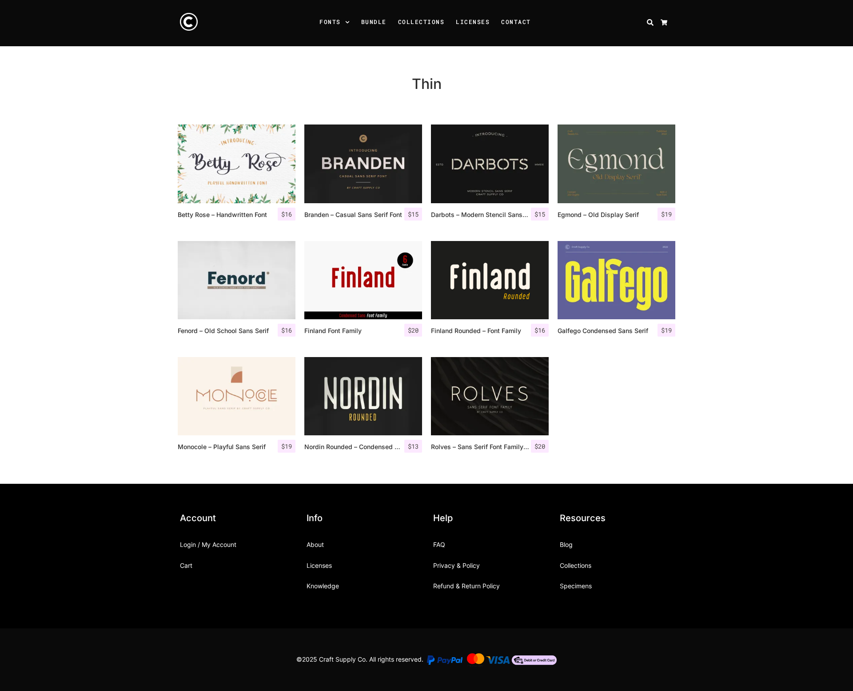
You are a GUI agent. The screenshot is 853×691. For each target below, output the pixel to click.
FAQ (439, 544)
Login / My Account (208, 544)
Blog (566, 544)
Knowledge (323, 586)
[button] (348, 23)
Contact (516, 21)
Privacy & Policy (456, 565)
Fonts (330, 21)
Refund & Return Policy (466, 586)
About (315, 544)
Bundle (374, 21)
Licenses (473, 21)
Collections (421, 21)
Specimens (576, 586)
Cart (186, 565)
